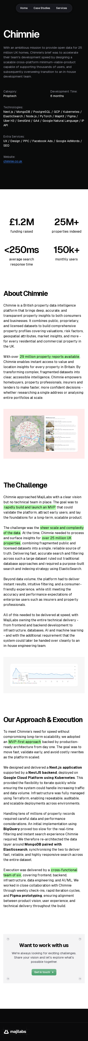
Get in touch (42, 972)
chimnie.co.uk (12, 161)
